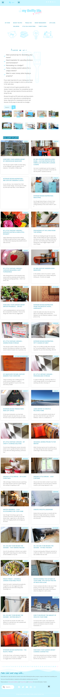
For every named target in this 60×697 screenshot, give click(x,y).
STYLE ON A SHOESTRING (28, 26)
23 (42, 666)
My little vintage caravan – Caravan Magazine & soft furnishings (13, 270)
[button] (3, 2)
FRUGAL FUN (28, 22)
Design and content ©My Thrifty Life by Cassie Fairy (30, 694)
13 (21, 666)
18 (32, 666)
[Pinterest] (53, 2)
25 (47, 666)
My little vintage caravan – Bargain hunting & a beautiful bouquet (13, 232)
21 (38, 666)
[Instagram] (55, 2)
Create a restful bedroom (43, 509)
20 (36, 666)
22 (40, 666)
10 (15, 666)
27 (51, 666)
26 (49, 666)
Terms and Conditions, (13, 681)
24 (44, 666)
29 (55, 666)
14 (23, 666)
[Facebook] (47, 2)
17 (30, 666)
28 (53, 666)
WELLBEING (16, 26)
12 (19, 666)
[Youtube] (51, 2)
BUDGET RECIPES (17, 22)
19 (34, 666)
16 (28, 666)
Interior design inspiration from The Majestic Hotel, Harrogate (43, 306)
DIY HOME (7, 22)
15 (25, 666)
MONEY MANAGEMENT (40, 22)
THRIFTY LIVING (43, 26)
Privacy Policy (23, 681)
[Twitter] (49, 2)
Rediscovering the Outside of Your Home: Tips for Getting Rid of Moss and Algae (45, 580)
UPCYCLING (52, 22)
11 (17, 666)
